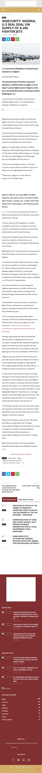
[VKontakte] (24, 760)
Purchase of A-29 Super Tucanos (11, 463)
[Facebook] (13, 760)
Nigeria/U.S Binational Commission (12, 460)
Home (3, 14)
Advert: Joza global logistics (21, 454)
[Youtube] (29, 760)
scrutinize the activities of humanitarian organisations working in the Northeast (18, 328)
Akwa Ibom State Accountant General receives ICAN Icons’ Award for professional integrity (26, 539)
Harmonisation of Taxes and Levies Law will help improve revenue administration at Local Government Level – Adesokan (25, 526)
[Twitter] (18, 760)
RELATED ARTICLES (9, 500)
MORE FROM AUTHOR (25, 500)
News (8, 14)
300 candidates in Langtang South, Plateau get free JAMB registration (11, 489)
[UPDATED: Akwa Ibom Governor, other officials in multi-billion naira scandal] (7, 660)
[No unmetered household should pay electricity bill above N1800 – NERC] (7, 679)
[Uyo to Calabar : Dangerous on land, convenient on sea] (7, 670)
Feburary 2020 (11, 458)
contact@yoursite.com (24, 747)
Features (18, 767)
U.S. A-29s (6, 212)
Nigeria (20, 458)
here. (4, 449)
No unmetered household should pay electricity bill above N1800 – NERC (26, 679)
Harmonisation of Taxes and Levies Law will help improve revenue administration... (24, 636)
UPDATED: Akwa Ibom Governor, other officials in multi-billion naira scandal (25, 660)
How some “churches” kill (31, 487)
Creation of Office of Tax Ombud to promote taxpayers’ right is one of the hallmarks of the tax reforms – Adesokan (25, 510)
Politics (30, 767)
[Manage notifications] (37, 768)
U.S (23, 463)
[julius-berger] (21, 113)
